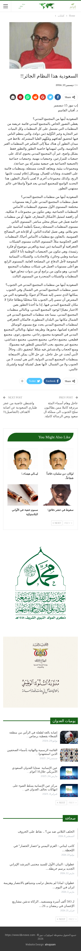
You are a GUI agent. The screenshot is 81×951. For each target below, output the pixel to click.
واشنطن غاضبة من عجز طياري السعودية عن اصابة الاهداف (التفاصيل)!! (20, 408)
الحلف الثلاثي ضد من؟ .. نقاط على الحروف (46, 831)
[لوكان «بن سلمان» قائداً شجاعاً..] (58, 458)
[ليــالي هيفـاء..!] (22, 458)
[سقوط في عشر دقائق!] (58, 495)
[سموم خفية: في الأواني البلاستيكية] (22, 495)
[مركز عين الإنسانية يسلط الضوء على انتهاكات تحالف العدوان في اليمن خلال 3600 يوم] (69, 790)
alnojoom (50, 944)
